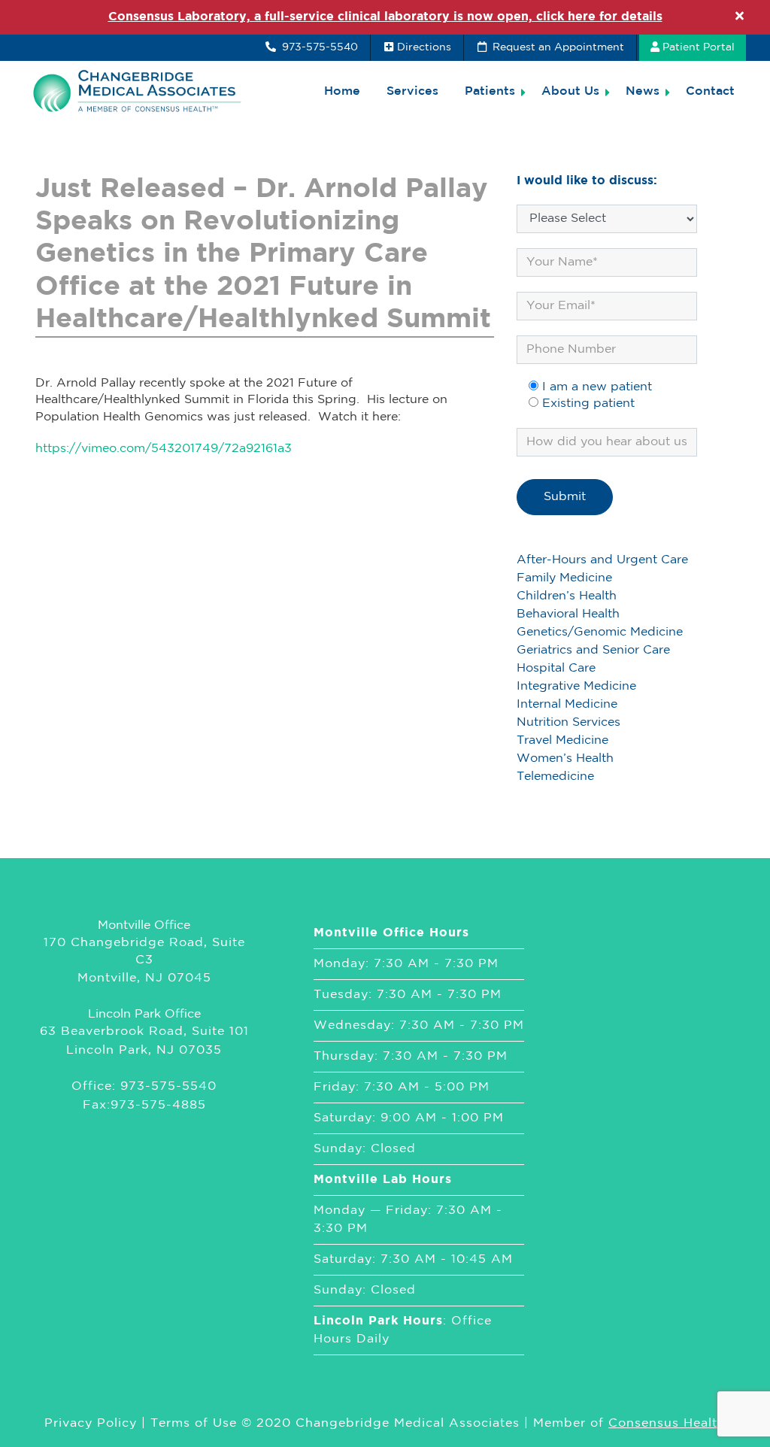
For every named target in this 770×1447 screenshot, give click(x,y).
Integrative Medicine (576, 686)
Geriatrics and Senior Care (593, 650)
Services (412, 91)
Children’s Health (567, 596)
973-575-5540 (318, 47)
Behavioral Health (568, 614)
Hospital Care (556, 668)
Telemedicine (555, 776)
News (642, 91)
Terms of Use (193, 1423)
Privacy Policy (90, 1423)
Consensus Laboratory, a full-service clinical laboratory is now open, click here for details (385, 17)
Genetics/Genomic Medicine (600, 632)
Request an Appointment (557, 47)
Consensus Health (667, 1423)
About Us (570, 91)
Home (342, 91)
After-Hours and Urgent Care (602, 560)
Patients (490, 91)
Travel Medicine (562, 740)
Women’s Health (565, 758)
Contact (710, 91)
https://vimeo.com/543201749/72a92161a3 (163, 448)
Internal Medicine (567, 704)
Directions (424, 47)
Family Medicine (564, 578)
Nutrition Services (568, 722)
